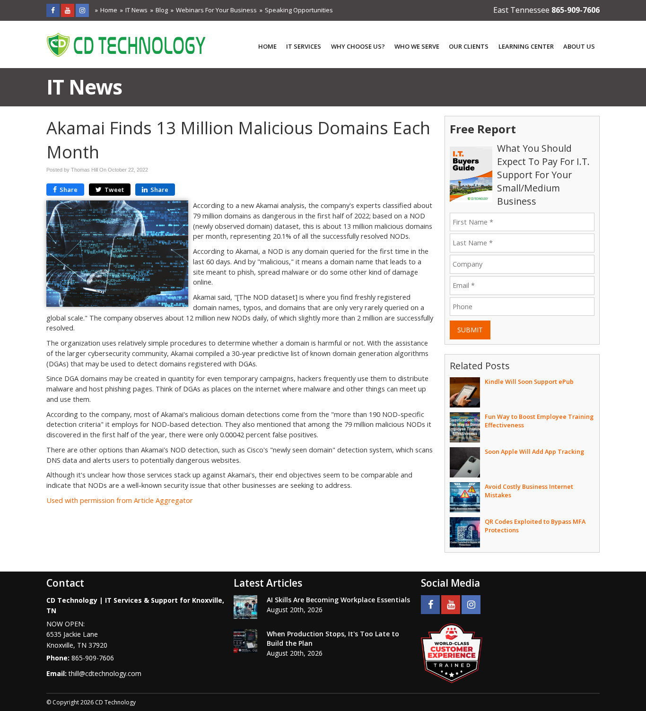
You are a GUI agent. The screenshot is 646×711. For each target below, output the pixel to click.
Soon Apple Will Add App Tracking (534, 451)
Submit (470, 329)
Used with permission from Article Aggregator (119, 500)
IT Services (303, 46)
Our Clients (469, 46)
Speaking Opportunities (299, 10)
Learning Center (526, 46)
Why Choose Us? (358, 46)
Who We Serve (416, 46)
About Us (579, 46)
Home (108, 10)
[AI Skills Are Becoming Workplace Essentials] (245, 607)
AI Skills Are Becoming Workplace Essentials (338, 599)
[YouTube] (67, 10)
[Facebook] (53, 10)
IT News (136, 10)
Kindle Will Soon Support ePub (529, 381)
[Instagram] (82, 10)
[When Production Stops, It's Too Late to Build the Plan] (245, 641)
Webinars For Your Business (216, 10)
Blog (162, 10)
